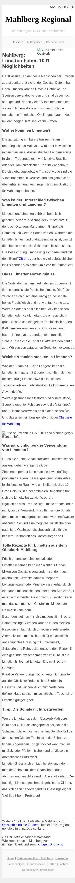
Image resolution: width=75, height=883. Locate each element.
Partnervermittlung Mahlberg (35, 858)
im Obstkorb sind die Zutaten (33, 823)
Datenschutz (30, 869)
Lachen (63, 864)
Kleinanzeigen (16, 864)
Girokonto (61, 858)
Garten (51, 864)
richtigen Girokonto (49, 844)
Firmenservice (36, 864)
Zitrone (24, 258)
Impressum (47, 869)
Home (10, 858)
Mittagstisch (34, 42)
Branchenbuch (55, 42)
